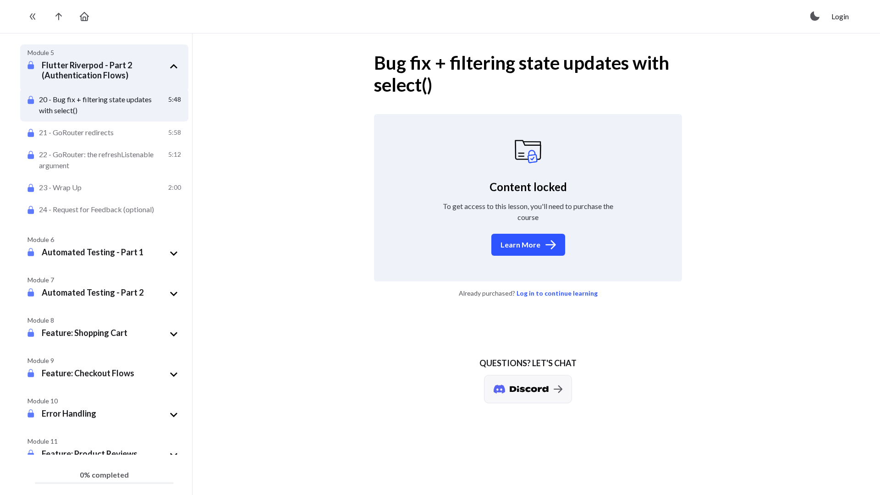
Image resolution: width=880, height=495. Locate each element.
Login (840, 16)
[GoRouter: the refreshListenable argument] (104, 159)
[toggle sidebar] (33, 16)
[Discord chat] (528, 389)
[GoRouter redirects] (104, 132)
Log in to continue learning (557, 293)
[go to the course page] (58, 16)
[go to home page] (84, 16)
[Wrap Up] (104, 187)
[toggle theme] (815, 16)
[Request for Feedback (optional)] (104, 209)
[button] (111, 69)
